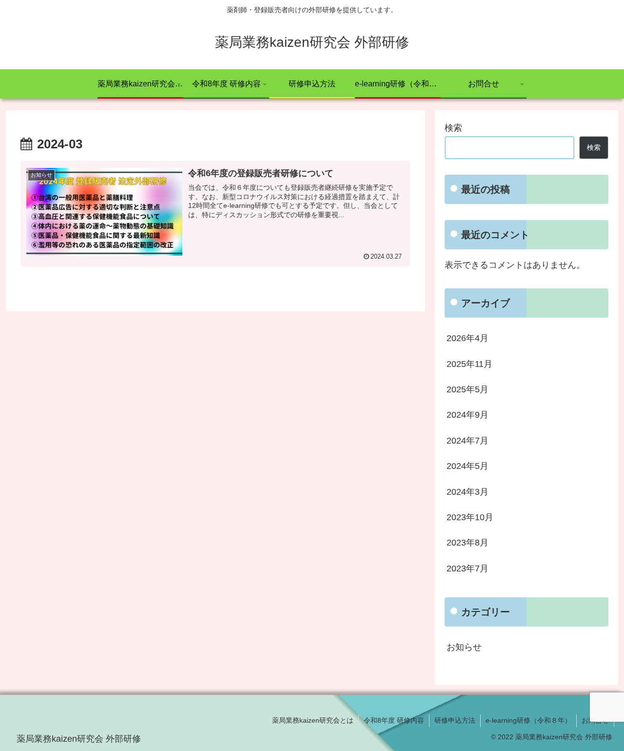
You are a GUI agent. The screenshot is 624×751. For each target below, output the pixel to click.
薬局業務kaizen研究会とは (312, 720)
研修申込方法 (454, 720)
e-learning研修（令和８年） (528, 720)
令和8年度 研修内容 (394, 720)
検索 (453, 128)
